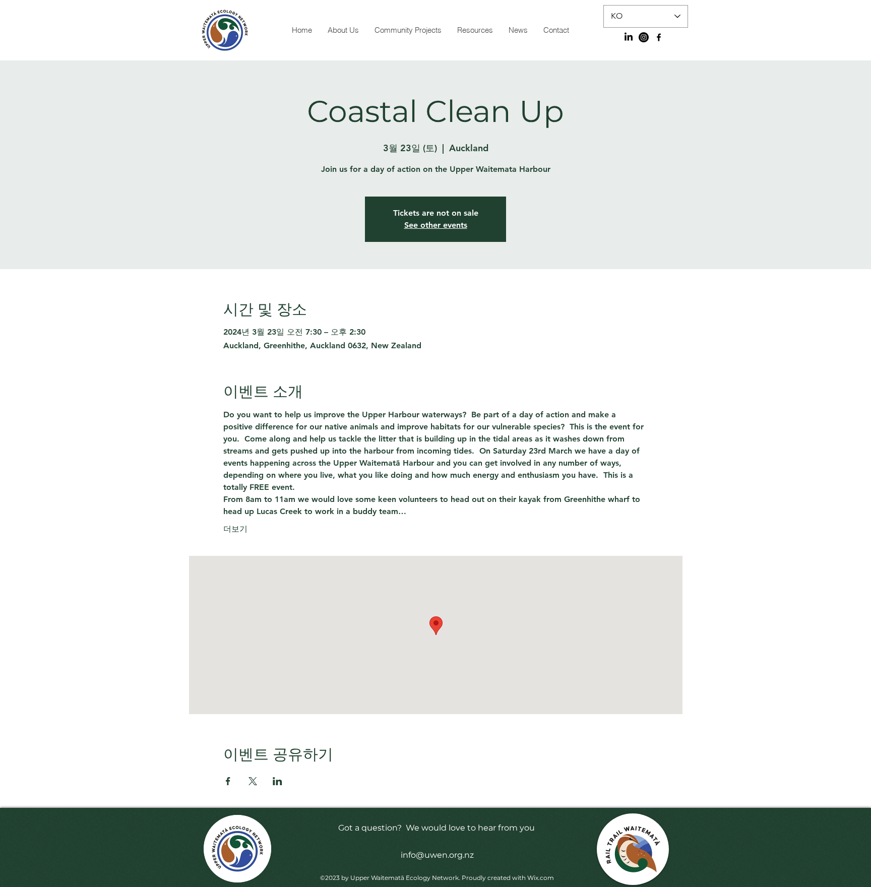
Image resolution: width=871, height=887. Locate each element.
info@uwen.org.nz (437, 855)
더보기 (235, 529)
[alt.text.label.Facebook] (659, 37)
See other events (435, 225)
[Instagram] (644, 37)
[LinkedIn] (629, 37)
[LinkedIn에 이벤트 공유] (277, 781)
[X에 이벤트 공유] (253, 781)
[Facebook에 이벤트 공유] (228, 781)
